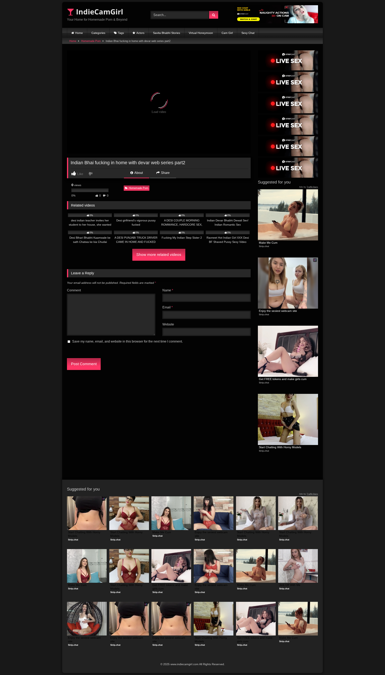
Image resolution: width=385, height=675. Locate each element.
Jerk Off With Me (289, 585)
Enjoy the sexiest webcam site (278, 310)
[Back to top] (372, 663)
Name (167, 290)
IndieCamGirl (98, 12)
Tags (121, 32)
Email (167, 307)
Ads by (308, 187)
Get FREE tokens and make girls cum (283, 379)
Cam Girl (227, 32)
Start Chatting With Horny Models (280, 447)
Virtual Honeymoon (201, 32)
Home (79, 32)
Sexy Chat (247, 32)
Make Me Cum (268, 242)
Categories (98, 32)
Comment (74, 290)
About (138, 172)
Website (168, 324)
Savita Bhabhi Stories (166, 32)
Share (165, 172)
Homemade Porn (91, 41)
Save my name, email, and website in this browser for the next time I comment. (127, 341)
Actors (140, 32)
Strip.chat (264, 246)
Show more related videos (158, 254)
